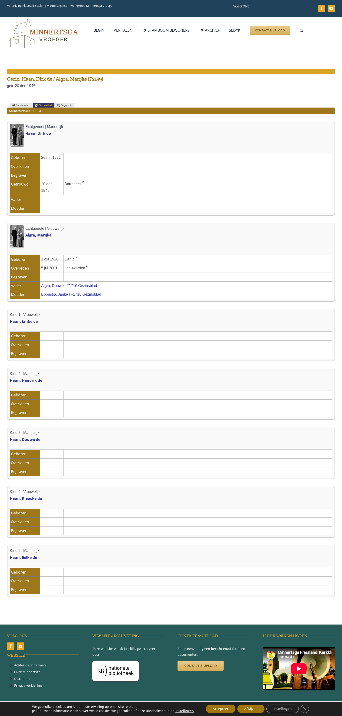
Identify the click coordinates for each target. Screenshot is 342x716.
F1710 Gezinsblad (82, 286)
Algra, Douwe (52, 286)
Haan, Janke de (24, 321)
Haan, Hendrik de (26, 380)
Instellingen (282, 708)
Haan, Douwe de (25, 439)
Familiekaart (23, 105)
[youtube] (331, 8)
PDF (39, 110)
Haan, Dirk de (38, 133)
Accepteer (220, 708)
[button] (301, 30)
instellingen (184, 711)
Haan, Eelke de (23, 557)
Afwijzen (251, 708)
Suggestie (66, 105)
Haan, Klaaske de (26, 498)
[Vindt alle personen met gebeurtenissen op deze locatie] (83, 184)
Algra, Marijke (38, 235)
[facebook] (321, 8)
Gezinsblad (45, 105)
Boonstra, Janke (54, 294)
